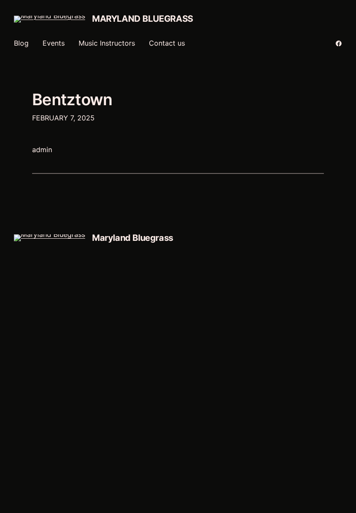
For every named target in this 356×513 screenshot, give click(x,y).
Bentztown (72, 100)
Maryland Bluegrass (142, 18)
